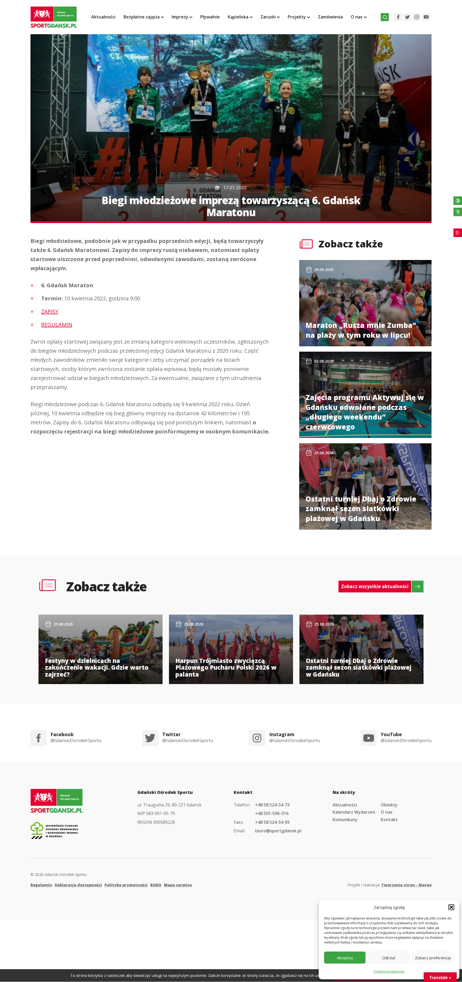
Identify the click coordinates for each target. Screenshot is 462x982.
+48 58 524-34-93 (272, 822)
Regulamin (41, 884)
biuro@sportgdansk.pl (278, 831)
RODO (155, 884)
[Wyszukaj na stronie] (385, 17)
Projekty (297, 17)
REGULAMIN (56, 324)
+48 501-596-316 (271, 813)
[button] (451, 907)
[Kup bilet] (457, 232)
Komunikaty (345, 819)
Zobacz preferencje (433, 957)
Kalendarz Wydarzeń (354, 812)
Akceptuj (345, 957)
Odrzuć (388, 957)
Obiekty (389, 805)
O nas (386, 812)
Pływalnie (210, 17)
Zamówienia (330, 17)
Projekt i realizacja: (390, 884)
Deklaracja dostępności (78, 884)
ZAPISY (49, 311)
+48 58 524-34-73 (272, 805)
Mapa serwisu (178, 884)
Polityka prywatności (389, 971)
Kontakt (389, 819)
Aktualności (103, 17)
